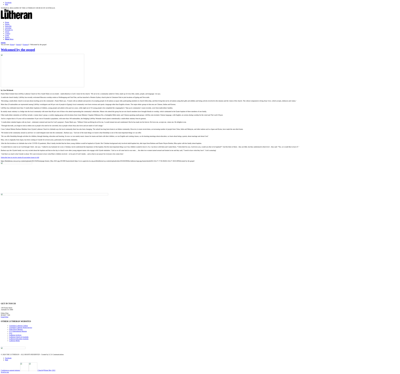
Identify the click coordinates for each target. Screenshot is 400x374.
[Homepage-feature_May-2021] (42, 87)
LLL (10, 333)
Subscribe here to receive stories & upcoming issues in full (20, 157)
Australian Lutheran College (18, 326)
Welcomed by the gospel (18, 49)
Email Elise (4, 317)
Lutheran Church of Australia (18, 337)
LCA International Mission (18, 331)
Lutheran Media (14, 341)
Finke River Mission (16, 329)
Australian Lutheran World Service (20, 327)
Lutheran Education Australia (18, 339)
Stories (3, 43)
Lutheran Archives (15, 335)
